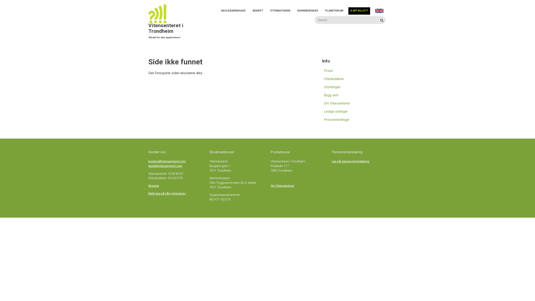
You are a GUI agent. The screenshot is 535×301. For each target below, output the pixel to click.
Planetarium (334, 10)
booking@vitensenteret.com (167, 161)
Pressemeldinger (336, 120)
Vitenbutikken (280, 10)
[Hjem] (158, 13)
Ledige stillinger (336, 112)
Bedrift (258, 10)
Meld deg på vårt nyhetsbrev (167, 193)
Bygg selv (331, 95)
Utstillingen (332, 87)
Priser (328, 71)
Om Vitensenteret (337, 103)
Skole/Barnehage (233, 10)
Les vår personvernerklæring (350, 161)
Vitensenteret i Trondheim (165, 28)
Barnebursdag (307, 10)
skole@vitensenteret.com (165, 166)
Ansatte (153, 185)
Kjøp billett (359, 10)
